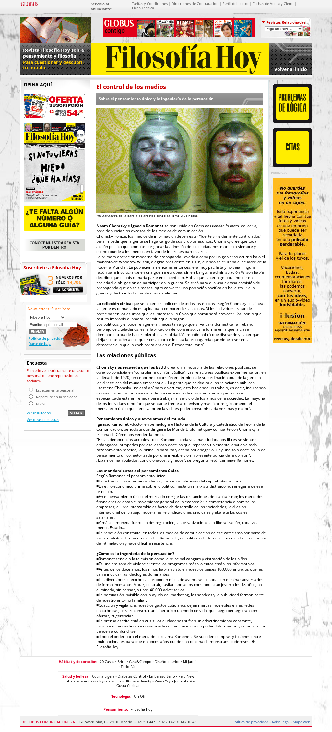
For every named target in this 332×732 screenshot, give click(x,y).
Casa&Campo (140, 661)
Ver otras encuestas (43, 419)
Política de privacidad (47, 338)
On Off (139, 696)
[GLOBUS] (29, 5)
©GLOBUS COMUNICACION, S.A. (49, 721)
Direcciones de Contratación (195, 3)
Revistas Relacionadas (285, 22)
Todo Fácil (129, 666)
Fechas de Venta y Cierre (273, 3)
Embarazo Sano (162, 676)
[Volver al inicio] (180, 74)
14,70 (74, 282)
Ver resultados (39, 412)
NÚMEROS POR (69, 277)
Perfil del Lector (235, 3)
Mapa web (301, 721)
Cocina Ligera (103, 676)
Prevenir (80, 681)
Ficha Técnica (143, 8)
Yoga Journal (175, 681)
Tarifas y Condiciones (150, 3)
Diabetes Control (132, 676)
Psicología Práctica (105, 681)
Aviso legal (281, 721)
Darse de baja (40, 343)
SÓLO (60, 282)
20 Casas (107, 661)
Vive (158, 681)
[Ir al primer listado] (55, 29)
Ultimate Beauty (137, 681)
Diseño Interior (167, 661)
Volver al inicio (290, 69)
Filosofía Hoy (142, 709)
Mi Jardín (190, 661)
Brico (121, 661)
